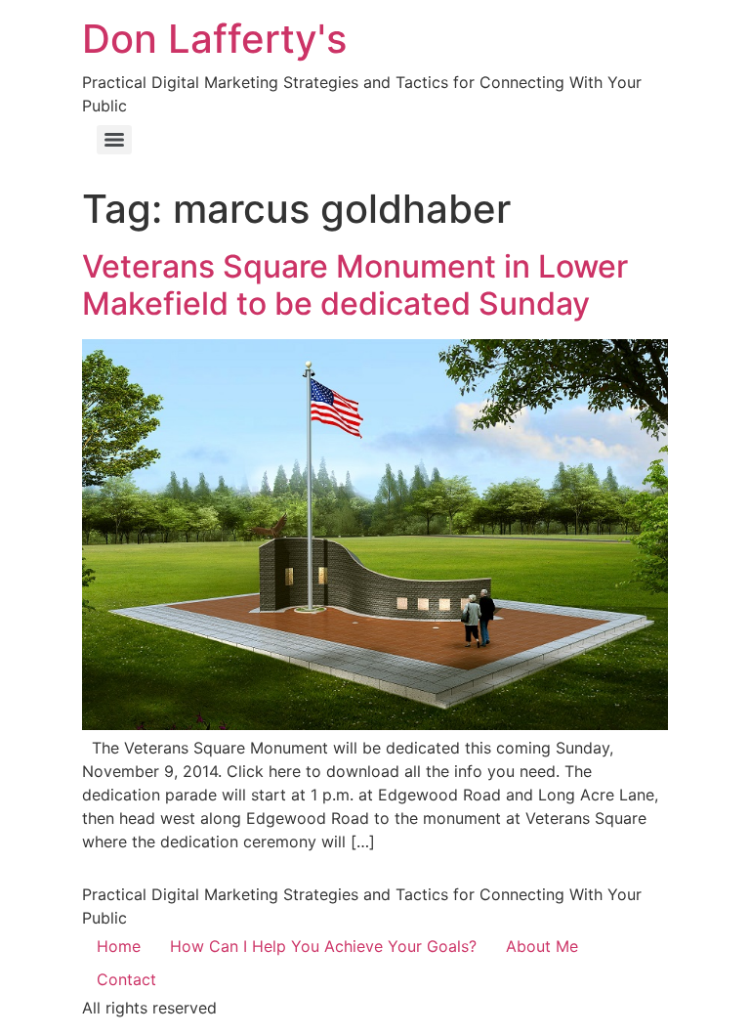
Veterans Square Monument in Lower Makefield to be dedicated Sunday (355, 285)
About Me (542, 946)
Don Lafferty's (214, 39)
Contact (126, 979)
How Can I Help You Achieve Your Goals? (323, 946)
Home (119, 946)
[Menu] (114, 139)
